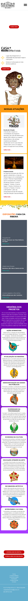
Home (14, 574)
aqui (24, 318)
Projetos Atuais (14, 580)
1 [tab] (13, 43)
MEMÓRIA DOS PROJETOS (14, 308)
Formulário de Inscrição (14, 556)
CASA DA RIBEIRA (14, 215)
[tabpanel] (14, 26)
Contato (14, 582)
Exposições (14, 578)
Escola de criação (14, 577)
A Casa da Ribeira (14, 575)
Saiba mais (14, 27)
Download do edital (14, 552)
